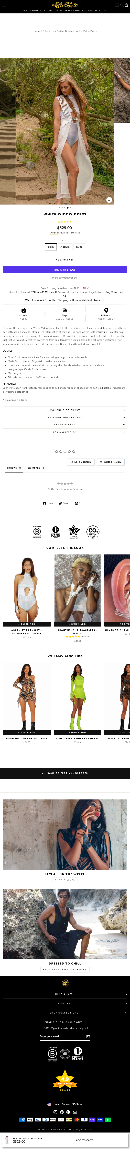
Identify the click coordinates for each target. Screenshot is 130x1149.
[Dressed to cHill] (65, 924)
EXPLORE (64, 1003)
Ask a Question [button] (82, 461)
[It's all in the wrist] (65, 834)
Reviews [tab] (12, 467)
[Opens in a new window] (55, 1112)
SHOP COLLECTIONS (64, 1013)
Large (79, 246)
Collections (48, 31)
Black (24, 400)
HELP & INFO (64, 994)
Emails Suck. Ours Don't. (64, 1022)
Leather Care (64, 425)
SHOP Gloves (65, 880)
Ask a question (65, 432)
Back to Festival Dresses (67, 773)
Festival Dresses (65, 31)
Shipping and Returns (65, 417)
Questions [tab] (34, 467)
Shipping (54, 232)
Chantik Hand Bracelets (88, 344)
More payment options (65, 277)
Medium (65, 246)
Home (37, 31)
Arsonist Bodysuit (60, 344)
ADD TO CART (84, 1140)
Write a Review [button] (112, 461)
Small (51, 246)
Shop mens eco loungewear (65, 969)
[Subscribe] (88, 1037)
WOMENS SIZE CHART (65, 410)
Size (65, 240)
